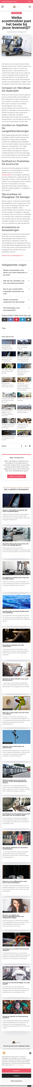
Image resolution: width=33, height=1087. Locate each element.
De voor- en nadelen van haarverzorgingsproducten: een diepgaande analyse (13, 916)
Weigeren (17, 1075)
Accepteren (16, 1070)
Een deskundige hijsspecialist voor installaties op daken (7, 347)
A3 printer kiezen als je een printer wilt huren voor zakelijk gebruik (23, 359)
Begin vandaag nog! (16, 457)
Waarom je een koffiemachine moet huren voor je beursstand (15, 882)
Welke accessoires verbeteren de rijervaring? (16, 301)
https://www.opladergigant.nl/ (12, 255)
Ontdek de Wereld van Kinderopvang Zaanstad (15, 1017)
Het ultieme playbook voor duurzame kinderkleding (15, 848)
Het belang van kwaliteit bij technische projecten (16, 949)
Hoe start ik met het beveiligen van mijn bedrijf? (16, 983)
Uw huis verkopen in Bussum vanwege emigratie (23, 347)
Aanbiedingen (16, 13)
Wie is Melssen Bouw (23, 436)
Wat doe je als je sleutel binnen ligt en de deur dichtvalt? (8, 400)
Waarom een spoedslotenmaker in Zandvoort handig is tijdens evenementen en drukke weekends (24, 387)
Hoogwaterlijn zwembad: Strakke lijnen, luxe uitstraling (16, 611)
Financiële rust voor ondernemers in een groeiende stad (22, 426)
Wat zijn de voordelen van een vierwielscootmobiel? (16, 282)
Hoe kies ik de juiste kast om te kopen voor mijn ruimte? (8, 438)
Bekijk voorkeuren (16, 1081)
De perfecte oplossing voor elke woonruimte (13, 645)
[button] (30, 1053)
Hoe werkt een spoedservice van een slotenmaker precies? (7, 385)
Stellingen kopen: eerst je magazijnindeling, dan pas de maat (8, 426)
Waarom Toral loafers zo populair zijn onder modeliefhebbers (8, 359)
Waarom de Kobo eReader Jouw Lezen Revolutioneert (16, 679)
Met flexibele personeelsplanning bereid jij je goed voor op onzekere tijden (16, 814)
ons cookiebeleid (18, 1065)
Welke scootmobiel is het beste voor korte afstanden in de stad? (16, 272)
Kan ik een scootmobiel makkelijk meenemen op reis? (16, 291)
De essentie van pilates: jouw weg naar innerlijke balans (16, 578)
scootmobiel (6, 175)
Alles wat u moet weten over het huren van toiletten (16, 713)
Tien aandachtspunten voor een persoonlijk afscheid (8, 371)
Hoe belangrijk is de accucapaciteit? (16, 309)
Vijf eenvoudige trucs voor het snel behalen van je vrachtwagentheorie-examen (15, 781)
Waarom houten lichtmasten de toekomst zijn (13, 747)
